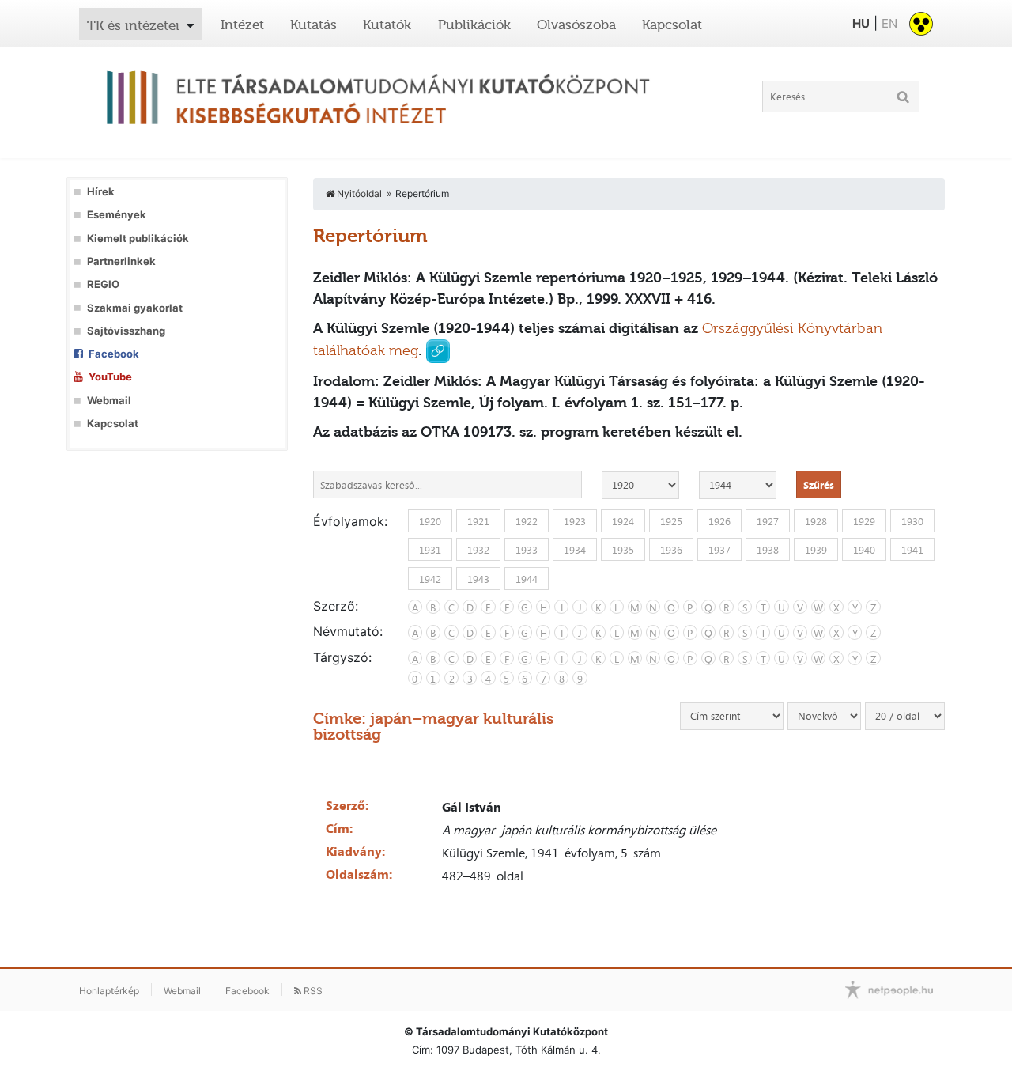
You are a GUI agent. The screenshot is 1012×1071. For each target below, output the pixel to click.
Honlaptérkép (109, 991)
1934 (575, 550)
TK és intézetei (133, 25)
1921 (478, 521)
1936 (671, 550)
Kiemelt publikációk (138, 238)
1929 (864, 521)
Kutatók (387, 24)
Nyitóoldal (358, 193)
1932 (478, 550)
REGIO (103, 284)
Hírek (101, 192)
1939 (816, 550)
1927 (768, 521)
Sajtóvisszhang (126, 331)
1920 (430, 521)
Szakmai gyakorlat (135, 308)
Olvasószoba (576, 24)
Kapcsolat (672, 24)
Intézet (242, 24)
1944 (526, 578)
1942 (430, 578)
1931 (430, 550)
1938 (768, 550)
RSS (312, 991)
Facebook (114, 354)
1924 (623, 521)
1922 (526, 521)
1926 (719, 521)
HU (861, 23)
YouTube (110, 377)
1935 (623, 550)
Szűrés (818, 485)
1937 (719, 550)
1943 (478, 578)
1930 (912, 521)
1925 (671, 521)
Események (116, 215)
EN (889, 23)
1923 (575, 521)
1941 (912, 550)
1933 (526, 550)
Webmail (109, 400)
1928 (816, 521)
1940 (864, 550)
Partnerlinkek (121, 261)
